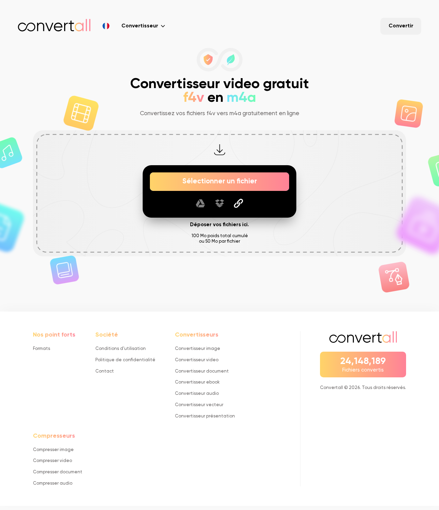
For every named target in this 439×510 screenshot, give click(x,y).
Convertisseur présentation (205, 416)
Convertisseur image (197, 349)
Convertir (401, 26)
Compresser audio (52, 483)
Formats (41, 349)
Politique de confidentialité (125, 360)
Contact (104, 371)
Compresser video (52, 461)
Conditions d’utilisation (120, 349)
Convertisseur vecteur (199, 405)
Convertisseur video (196, 360)
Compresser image (53, 450)
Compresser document (57, 472)
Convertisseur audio (197, 393)
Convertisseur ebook (197, 382)
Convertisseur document (202, 371)
